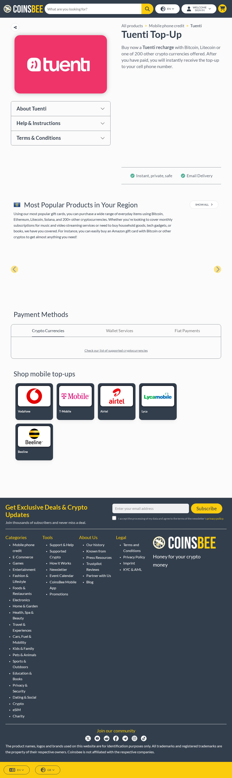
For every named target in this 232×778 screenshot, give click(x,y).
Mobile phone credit (166, 25)
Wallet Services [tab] (119, 330)
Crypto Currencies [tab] (48, 330)
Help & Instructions (38, 123)
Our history (95, 544)
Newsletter (58, 569)
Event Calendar (62, 575)
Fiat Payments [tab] (187, 330)
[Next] (217, 269)
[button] (222, 8)
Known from (96, 551)
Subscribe (206, 508)
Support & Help (62, 544)
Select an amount (136, 95)
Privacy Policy (134, 557)
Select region (133, 75)
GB (49, 770)
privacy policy (215, 518)
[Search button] (147, 9)
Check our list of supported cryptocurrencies (116, 350)
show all (202, 204)
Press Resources (99, 557)
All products (132, 25)
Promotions (59, 594)
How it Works (60, 563)
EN (169, 8)
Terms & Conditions (39, 138)
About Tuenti (31, 109)
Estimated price (135, 114)
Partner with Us (98, 575)
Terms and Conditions (132, 547)
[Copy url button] (15, 27)
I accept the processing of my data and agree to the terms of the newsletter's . (171, 518)
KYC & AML (132, 569)
